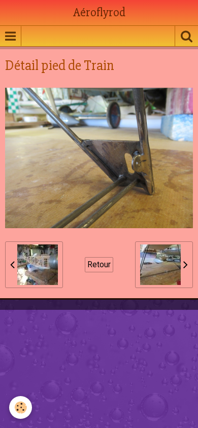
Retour (99, 264)
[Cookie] (20, 407)
